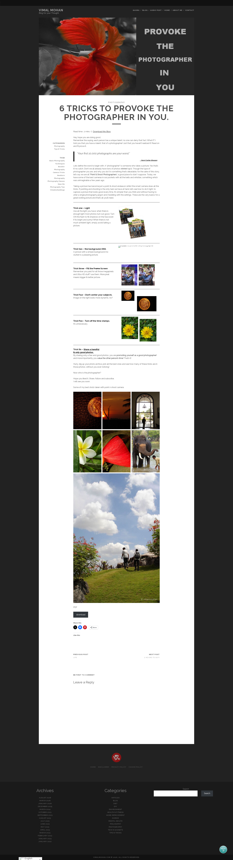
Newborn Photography (59, 176)
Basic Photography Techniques (57, 162)
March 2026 (44, 801)
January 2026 (45, 803)
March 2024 (45, 809)
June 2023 (45, 824)
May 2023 (45, 827)
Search (186, 789)
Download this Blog (102, 131)
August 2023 (45, 818)
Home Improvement (115, 815)
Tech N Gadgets (115, 830)
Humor (115, 818)
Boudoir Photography (59, 168)
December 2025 (45, 806)
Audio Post (156, 10)
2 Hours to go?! (152, 657)
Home (167, 10)
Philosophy (115, 824)
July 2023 (45, 821)
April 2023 (45, 830)
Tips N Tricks (59, 149)
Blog (144, 10)
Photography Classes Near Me (56, 182)
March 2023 (45, 833)
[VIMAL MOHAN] (116, 761)
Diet (115, 803)
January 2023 (45, 838)
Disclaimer (103, 767)
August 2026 (45, 798)
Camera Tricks (59, 172)
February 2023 (45, 836)
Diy (115, 806)
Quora (136, 10)
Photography (116, 102)
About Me (177, 10)
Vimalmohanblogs (57, 190)
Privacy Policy (118, 767)
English (28, 858)
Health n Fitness (115, 812)
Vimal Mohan (51, 10)
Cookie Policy (136, 767)
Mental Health (115, 821)
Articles (115, 798)
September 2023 (45, 815)
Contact (189, 10)
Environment (115, 809)
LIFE (75, 657)
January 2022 (45, 841)
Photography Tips (57, 187)
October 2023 (45, 812)
